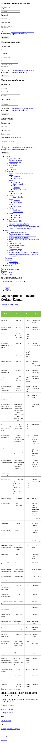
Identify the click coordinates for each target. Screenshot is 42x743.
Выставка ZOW (14, 165)
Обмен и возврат (15, 162)
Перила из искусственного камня (20, 228)
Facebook (4, 737)
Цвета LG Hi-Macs (19, 189)
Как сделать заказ (15, 158)
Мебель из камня (15, 251)
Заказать (4, 271)
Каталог (7, 230)
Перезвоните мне (7, 274)
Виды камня (9, 171)
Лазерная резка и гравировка (19, 225)
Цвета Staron (17, 217)
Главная (7, 156)
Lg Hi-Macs (13, 186)
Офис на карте (6, 721)
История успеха (14, 263)
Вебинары (12, 169)
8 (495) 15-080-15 (7, 273)
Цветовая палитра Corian (9, 304)
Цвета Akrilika (18, 212)
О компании (9, 260)
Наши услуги (9, 219)
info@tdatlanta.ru (7, 712)
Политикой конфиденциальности (22, 32)
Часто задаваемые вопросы (10, 729)
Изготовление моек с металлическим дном (24, 226)
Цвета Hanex (17, 202)
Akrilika (11, 208)
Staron (11, 214)
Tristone (11, 191)
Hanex (11, 199)
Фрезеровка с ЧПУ (15, 221)
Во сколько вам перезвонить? (11, 61)
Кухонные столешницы (17, 245)
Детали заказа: (6, 22)
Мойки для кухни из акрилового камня (22, 236)
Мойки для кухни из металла (19, 238)
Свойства (16, 176)
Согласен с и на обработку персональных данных (17, 33)
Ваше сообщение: (7, 99)
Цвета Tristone (18, 193)
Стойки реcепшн (15, 243)
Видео (11, 167)
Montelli (11, 180)
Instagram (4, 740)
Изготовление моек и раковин (19, 223)
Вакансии (8, 258)
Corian (11, 175)
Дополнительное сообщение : (11, 138)
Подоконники (14, 247)
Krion (11, 204)
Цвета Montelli (18, 184)
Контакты (8, 265)
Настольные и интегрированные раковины (24, 252)
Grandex (12, 195)
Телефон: (4, 53)
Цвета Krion (17, 206)
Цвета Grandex (18, 197)
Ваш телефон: (5, 130)
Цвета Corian (17, 178)
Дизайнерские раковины (17, 232)
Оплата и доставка (15, 160)
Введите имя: (5, 8)
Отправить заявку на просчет (11, 689)
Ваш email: (4, 15)
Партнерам (13, 164)
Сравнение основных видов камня (21, 173)
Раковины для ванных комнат (19, 234)
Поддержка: (5, 281)
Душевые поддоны (15, 249)
